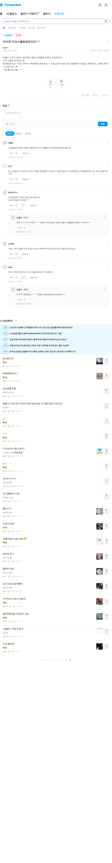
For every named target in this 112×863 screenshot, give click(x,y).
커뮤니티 (59, 13)
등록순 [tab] (28, 133)
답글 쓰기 (26, 153)
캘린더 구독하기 (29, 13)
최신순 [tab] (19, 133)
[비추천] (16, 153)
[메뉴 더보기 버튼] (4, 28)
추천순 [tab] (10, 133)
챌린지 (47, 13)
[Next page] (70, 660)
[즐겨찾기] (15, 320)
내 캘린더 (11, 13)
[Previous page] (42, 660)
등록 (102, 124)
